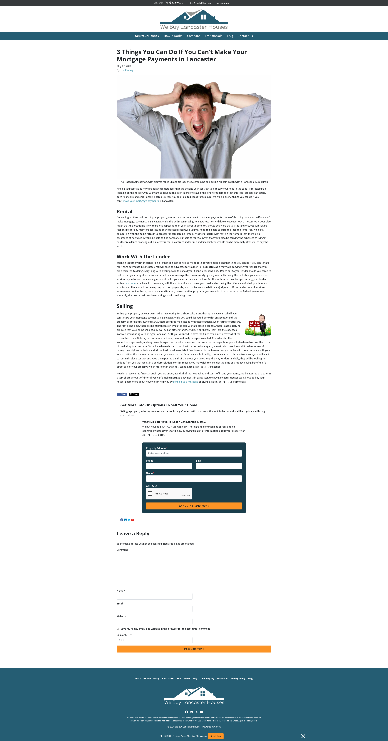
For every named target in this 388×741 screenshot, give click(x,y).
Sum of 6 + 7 (124, 635)
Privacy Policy (238, 678)
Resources (222, 678)
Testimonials (213, 36)
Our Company (222, 3)
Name (150, 473)
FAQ (230, 36)
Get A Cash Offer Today (201, 3)
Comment (123, 550)
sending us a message (185, 382)
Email (200, 461)
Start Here (216, 736)
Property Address (156, 448)
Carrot (217, 726)
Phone (150, 461)
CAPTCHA (151, 486)
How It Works (173, 36)
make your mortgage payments (141, 201)
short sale (129, 283)
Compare (193, 36)
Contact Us (245, 36)
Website (121, 616)
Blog (250, 678)
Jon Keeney (126, 70)
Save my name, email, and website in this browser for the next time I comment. (166, 629)
